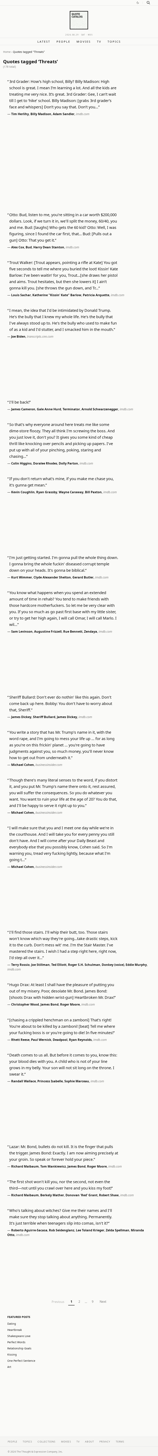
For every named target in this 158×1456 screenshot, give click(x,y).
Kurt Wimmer (21, 577)
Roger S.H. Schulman (84, 965)
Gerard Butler (82, 577)
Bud (29, 247)
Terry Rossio (20, 965)
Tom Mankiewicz (53, 1166)
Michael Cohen (22, 765)
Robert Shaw (109, 1195)
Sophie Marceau (76, 1081)
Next (103, 1301)
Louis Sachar (21, 295)
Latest (43, 41)
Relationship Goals (19, 1348)
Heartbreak (14, 1330)
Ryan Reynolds (80, 1040)
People (63, 41)
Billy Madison (40, 114)
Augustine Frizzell (48, 631)
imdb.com (82, 114)
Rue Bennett (72, 631)
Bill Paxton (93, 492)
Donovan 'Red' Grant (81, 1195)
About (89, 1441)
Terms (120, 1441)
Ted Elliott (58, 965)
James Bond (49, 1004)
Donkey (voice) (113, 965)
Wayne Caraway (71, 492)
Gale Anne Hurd (49, 409)
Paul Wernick (41, 1040)
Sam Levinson (22, 631)
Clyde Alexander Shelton (52, 577)
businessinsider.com (48, 765)
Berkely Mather (52, 1195)
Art (9, 1367)
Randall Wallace (23, 1081)
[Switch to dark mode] (137, 2)
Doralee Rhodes (45, 463)
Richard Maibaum (25, 1166)
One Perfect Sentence (21, 1360)
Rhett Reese (20, 1040)
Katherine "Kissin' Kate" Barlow (56, 295)
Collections (46, 1441)
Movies (83, 41)
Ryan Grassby (46, 492)
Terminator (71, 409)
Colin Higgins (21, 463)
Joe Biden (18, 336)
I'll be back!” (20, 402)
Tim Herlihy (20, 114)
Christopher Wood (25, 1004)
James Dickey (21, 717)
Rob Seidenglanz (61, 1230)
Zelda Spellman (117, 1230)
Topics (114, 41)
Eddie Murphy (136, 965)
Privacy (104, 1441)
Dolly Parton (68, 463)
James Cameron (23, 409)
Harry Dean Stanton (48, 247)
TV (99, 41)
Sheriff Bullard (44, 717)
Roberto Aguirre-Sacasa (29, 1230)
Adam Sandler (63, 114)
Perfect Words (16, 1342)
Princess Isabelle (50, 1081)
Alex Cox (17, 247)
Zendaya (90, 631)
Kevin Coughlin (23, 492)
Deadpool (60, 1040)
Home (7, 52)
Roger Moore (70, 1004)
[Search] (148, 3)
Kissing (12, 1354)
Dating (11, 1323)
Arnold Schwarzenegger (100, 409)
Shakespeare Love (18, 1336)
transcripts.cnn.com (40, 336)
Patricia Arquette (96, 295)
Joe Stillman (40, 965)
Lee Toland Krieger (90, 1230)
